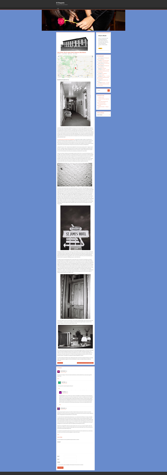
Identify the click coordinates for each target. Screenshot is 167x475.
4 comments (75, 53)
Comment (59, 441)
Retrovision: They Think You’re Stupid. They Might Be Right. (85, 363)
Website (58, 462)
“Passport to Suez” (101, 97)
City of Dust (70, 53)
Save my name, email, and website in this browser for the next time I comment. (70, 464)
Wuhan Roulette (60, 363)
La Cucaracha (104, 68)
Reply (58, 378)
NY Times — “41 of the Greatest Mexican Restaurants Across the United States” (103, 71)
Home (58, 8)
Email (58, 459)
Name (58, 456)
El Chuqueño (60, 3)
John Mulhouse (65, 53)
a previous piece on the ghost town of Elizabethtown (66, 139)
